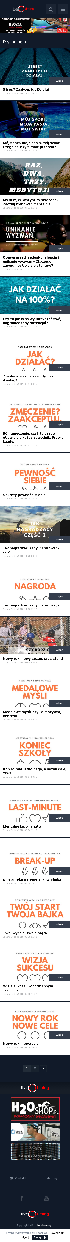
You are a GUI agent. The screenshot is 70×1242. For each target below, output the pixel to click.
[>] (43, 1068)
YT (46, 1198)
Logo (23, 9)
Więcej (59, 80)
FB (23, 1198)
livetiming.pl (45, 1225)
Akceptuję (40, 1237)
